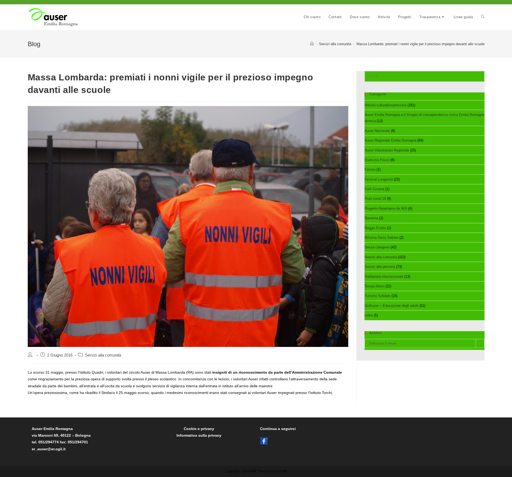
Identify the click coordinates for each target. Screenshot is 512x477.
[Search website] (483, 17)
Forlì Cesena (374, 189)
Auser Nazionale (377, 131)
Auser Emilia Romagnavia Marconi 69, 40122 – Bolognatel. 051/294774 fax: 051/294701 (61, 435)
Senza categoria (377, 247)
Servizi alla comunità (103, 355)
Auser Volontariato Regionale (387, 150)
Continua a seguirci (278, 429)
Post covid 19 (375, 199)
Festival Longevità (379, 179)
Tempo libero (374, 286)
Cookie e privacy (199, 429)
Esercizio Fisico (377, 160)
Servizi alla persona (380, 267)
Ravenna (371, 218)
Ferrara (370, 169)
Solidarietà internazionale (384, 277)
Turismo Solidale (377, 296)
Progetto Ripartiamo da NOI (386, 208)
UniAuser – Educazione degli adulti (391, 306)
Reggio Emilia (375, 228)
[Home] (312, 44)
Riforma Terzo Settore (381, 238)
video (369, 315)
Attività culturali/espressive (385, 105)
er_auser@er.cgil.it (49, 449)
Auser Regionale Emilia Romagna (390, 140)
